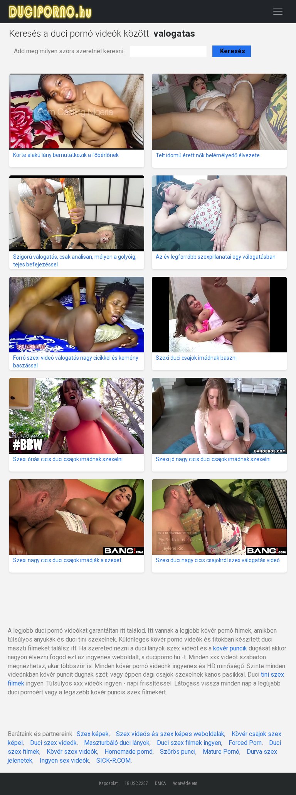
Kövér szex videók (72, 751)
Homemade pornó (128, 751)
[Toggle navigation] (277, 11)
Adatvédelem (185, 783)
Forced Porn (245, 742)
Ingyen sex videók (64, 760)
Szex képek (93, 734)
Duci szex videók (53, 742)
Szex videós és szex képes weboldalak (170, 734)
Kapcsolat (108, 783)
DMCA (160, 783)
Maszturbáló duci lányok (117, 742)
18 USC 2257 (136, 783)
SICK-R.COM (113, 760)
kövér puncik (230, 648)
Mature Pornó (221, 751)
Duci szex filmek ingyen (189, 742)
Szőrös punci (177, 751)
